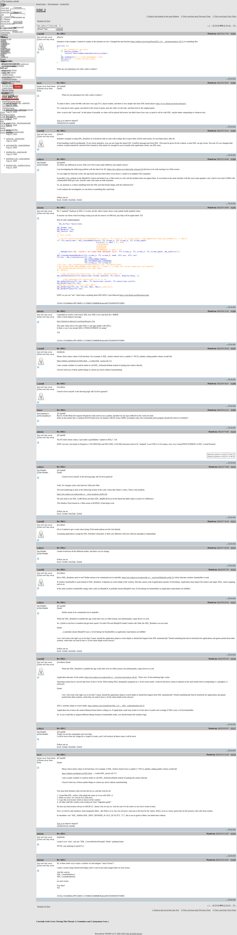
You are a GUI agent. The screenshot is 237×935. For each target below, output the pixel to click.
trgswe (39, 410)
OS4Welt (4, 35)
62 (225, 26)
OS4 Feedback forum (10, 63)
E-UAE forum (7, 86)
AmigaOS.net (5, 39)
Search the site (5, 130)
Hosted (3, 59)
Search (2, 128)
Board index (41, 4)
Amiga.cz (4, 57)
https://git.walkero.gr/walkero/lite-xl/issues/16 (125, 169)
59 (216, 26)
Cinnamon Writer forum (11, 77)
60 (218, 26)
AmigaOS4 (64, 4)
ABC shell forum (9, 72)
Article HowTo (6, 126)
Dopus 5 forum (8, 84)
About (2, 112)
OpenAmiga (5, 32)
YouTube (72, 200)
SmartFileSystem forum (11, 101)
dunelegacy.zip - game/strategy (18, 159)
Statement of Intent (7, 115)
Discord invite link (7, 23)
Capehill (40, 34)
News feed (4, 8)
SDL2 (41, 10)
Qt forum (5, 99)
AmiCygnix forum (9, 70)
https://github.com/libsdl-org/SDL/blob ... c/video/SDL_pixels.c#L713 (84, 361)
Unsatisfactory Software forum (14, 110)
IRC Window (5, 19)
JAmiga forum (7, 92)
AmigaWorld (5, 52)
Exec (2, 55)
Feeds (2, 6)
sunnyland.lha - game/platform (18, 145)
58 (213, 26)
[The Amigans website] (9, 1)
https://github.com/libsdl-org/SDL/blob (77, 773)
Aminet (3, 41)
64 (229, 26)
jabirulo (40, 208)
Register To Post (43, 21)
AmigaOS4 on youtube (66, 123)
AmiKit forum (7, 75)
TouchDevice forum (10, 106)
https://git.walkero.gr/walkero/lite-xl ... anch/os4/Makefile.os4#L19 (148, 577)
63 (227, 26)
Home (2, 3)
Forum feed (5, 10)
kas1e (39, 83)
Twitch (79, 200)
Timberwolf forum (9, 104)
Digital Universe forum (11, 81)
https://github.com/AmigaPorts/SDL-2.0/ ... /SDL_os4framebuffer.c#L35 (116, 706)
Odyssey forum (8, 95)
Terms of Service (6, 117)
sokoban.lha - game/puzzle (16, 152)
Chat (2, 15)
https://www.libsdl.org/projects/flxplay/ (171, 104)
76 (234, 26)
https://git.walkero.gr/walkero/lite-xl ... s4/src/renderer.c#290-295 (82, 494)
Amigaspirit (5, 43)
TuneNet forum (8, 108)
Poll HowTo (5, 124)
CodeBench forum (9, 79)
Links (2, 26)
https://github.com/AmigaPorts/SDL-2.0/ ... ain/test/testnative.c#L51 (157, 42)
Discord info (5, 21)
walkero (40, 159)
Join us (59, 121)
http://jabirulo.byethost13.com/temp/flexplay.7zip (76, 321)
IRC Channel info (7, 17)
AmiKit (3, 46)
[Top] (231, 78)
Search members (6, 132)
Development (53, 4)
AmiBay (3, 48)
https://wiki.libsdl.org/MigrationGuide (134, 295)
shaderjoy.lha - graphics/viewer (18, 165)
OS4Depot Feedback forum (13, 66)
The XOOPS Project (134, 934)
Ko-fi (59, 200)
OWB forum (7, 97)
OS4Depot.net (6, 30)
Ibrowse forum (8, 90)
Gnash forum (7, 88)
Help (2, 121)
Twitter (65, 200)
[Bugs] (15, 30)
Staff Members (5, 119)
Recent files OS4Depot (9, 12)
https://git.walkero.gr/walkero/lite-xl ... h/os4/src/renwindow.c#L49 (111, 677)
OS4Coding (5, 50)
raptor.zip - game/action (15, 139)
